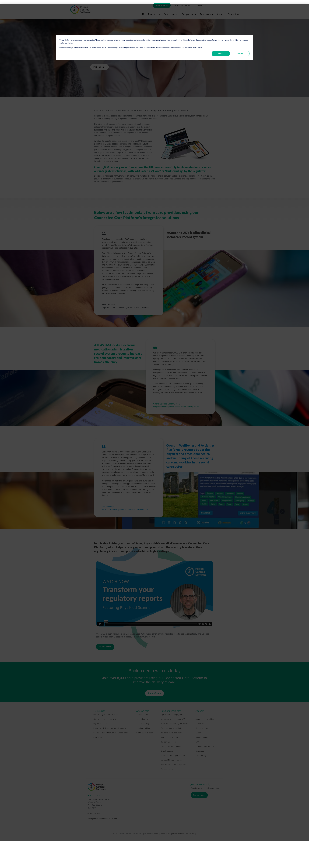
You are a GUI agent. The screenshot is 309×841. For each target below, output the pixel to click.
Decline (240, 53)
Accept (221, 53)
